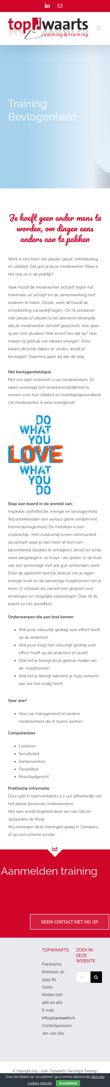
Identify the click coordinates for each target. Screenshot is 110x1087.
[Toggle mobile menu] (99, 28)
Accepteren (68, 1083)
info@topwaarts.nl (58, 1018)
